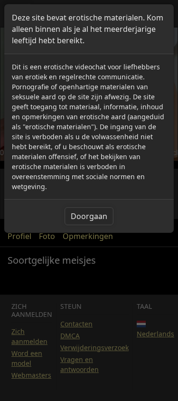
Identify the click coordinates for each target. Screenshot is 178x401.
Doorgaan (89, 216)
